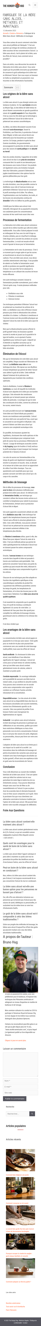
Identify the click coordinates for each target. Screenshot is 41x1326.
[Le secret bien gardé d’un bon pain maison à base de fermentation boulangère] (20, 1215)
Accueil (5, 33)
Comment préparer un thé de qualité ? (18, 1282)
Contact (25, 1323)
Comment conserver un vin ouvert (17, 1203)
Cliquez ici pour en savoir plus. (15, 1040)
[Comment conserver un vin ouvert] (20, 1188)
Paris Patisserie (11, 1310)
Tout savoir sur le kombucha (15, 1307)
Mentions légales (24, 1320)
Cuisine (12, 33)
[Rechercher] (32, 1113)
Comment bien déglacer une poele (17, 1175)
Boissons (19, 33)
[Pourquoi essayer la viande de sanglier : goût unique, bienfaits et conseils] (20, 1242)
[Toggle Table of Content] (16, 87)
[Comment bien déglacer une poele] (20, 1160)
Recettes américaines (13, 1303)
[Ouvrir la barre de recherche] (29, 5)
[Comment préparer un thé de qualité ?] (20, 1268)
